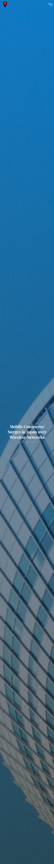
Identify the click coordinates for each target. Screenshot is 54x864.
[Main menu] (50, 5)
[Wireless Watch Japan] (5, 5)
